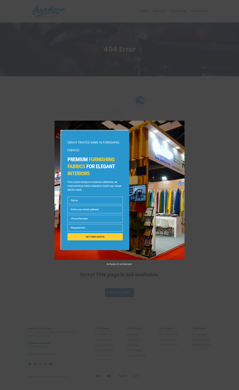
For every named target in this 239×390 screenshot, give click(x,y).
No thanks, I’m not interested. (119, 264)
